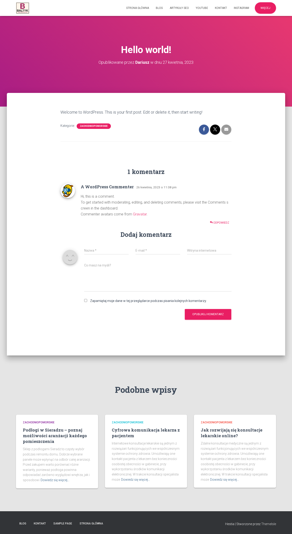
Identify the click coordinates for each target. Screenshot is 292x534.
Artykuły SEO (179, 8)
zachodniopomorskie (94, 126)
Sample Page (62, 523)
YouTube (202, 8)
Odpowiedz (221, 222)
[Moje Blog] (23, 8)
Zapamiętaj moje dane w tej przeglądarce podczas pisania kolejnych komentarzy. (148, 301)
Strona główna (137, 8)
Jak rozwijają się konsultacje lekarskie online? (231, 432)
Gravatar (140, 214)
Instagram (241, 8)
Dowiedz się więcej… (55, 480)
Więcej (265, 8)
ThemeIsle (268, 524)
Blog (159, 8)
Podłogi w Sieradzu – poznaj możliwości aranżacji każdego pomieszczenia (55, 435)
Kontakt (221, 8)
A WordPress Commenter (107, 186)
